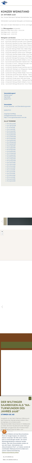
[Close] (30, 398)
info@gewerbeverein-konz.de (13, 115)
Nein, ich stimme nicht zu (10, 459)
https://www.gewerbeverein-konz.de (15, 117)
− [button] (2, 234)
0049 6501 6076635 (10, 113)
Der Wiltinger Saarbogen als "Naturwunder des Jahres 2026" (15, 406)
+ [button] (2, 232)
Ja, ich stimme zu (8, 457)
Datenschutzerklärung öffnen (10, 452)
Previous (2, 221)
